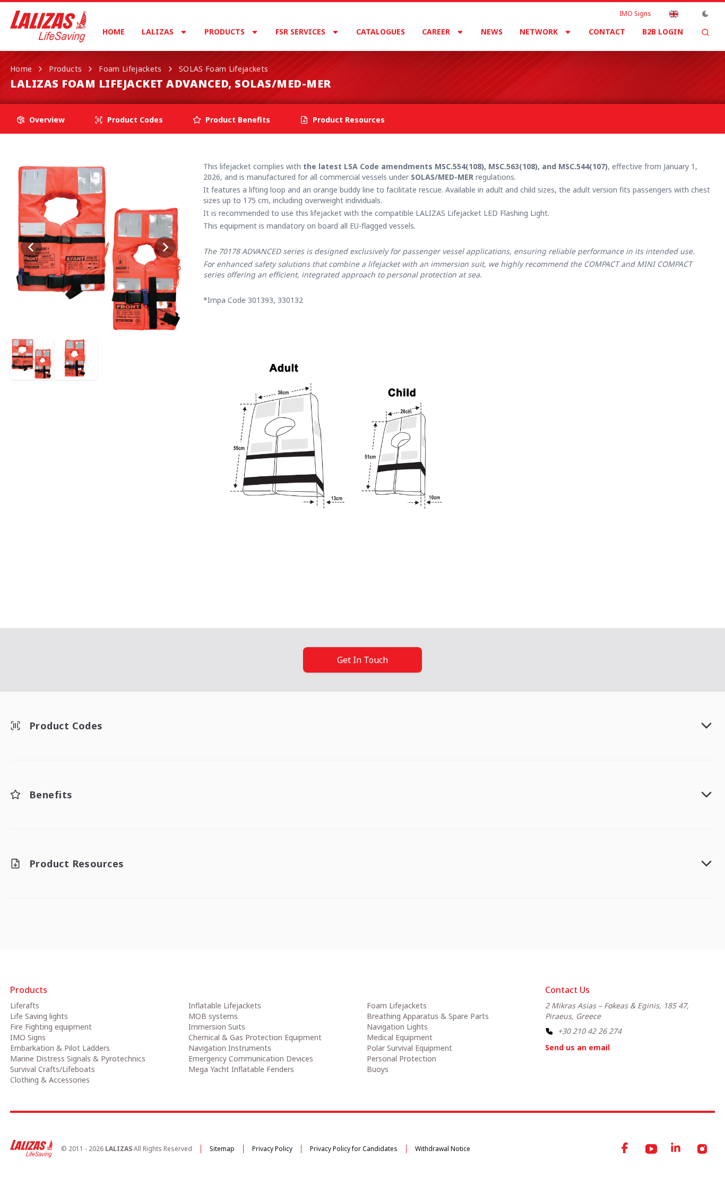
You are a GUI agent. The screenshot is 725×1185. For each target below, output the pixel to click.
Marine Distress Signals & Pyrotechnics (77, 1058)
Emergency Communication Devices (250, 1058)
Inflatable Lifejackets (224, 1005)
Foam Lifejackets (130, 69)
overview (47, 120)
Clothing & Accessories (50, 1080)
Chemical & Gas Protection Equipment (255, 1037)
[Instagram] (702, 1149)
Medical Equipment (400, 1037)
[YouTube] (651, 1149)
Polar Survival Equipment (409, 1048)
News (492, 32)
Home (113, 32)
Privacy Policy (272, 1148)
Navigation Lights (397, 1027)
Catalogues (380, 32)
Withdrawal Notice (442, 1148)
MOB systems (213, 1016)
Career (436, 32)
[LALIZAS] (48, 26)
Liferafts (24, 1005)
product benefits (237, 120)
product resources (349, 120)
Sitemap (222, 1148)
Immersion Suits (216, 1027)
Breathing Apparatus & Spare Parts (428, 1016)
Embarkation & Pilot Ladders (60, 1048)
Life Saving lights (39, 1016)
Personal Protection (401, 1058)
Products (224, 32)
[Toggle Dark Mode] (705, 13)
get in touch (362, 660)
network (539, 32)
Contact (607, 32)
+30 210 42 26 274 (590, 1031)
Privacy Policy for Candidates (354, 1148)
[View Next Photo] (165, 247)
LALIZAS (158, 32)
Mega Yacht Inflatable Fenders (241, 1069)
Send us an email (577, 1047)
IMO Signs (635, 14)
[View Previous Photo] (31, 247)
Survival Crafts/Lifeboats (52, 1069)
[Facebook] (625, 1149)
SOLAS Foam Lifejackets (224, 69)
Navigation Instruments (229, 1048)
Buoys (378, 1069)
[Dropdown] (673, 13)
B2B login (662, 32)
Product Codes (135, 120)
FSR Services (300, 32)
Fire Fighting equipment (51, 1027)
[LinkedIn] (676, 1149)
